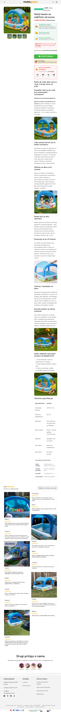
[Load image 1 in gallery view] (9, 36)
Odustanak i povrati (42, 690)
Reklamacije (40, 694)
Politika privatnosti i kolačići (42, 683)
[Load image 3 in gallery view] (19, 36)
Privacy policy (21, 707)
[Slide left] (5, 36)
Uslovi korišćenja (30, 707)
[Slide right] (28, 36)
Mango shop (13, 705)
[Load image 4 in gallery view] (24, 36)
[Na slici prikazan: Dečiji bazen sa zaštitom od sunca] (45, 212)
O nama (25, 682)
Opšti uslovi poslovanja (43, 687)
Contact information (39, 707)
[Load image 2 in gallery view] (14, 36)
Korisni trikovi (26, 685)
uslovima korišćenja (50, 50)
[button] (4, 2)
